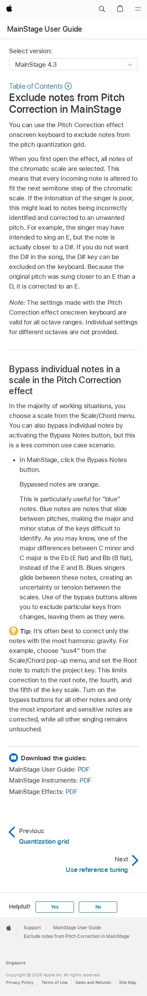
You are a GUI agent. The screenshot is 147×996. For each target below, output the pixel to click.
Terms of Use (54, 982)
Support (32, 927)
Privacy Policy (20, 982)
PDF (84, 769)
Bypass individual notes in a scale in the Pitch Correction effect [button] (65, 380)
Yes (54, 907)
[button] (102, 9)
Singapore (16, 962)
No (98, 907)
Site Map (127, 982)
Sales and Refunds (93, 982)
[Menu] (138, 9)
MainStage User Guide (45, 29)
